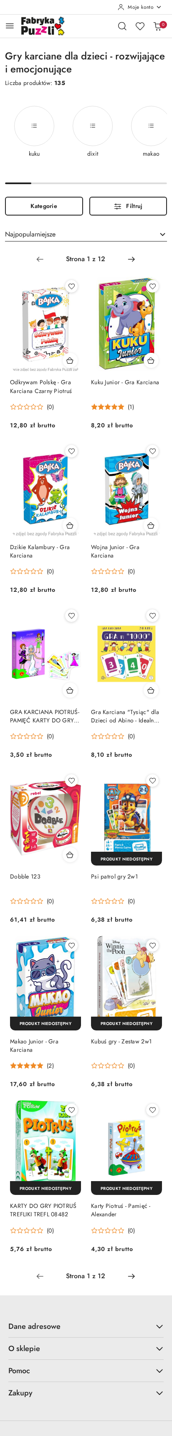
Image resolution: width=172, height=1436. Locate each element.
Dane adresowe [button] (34, 1326)
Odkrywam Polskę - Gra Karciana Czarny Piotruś (41, 386)
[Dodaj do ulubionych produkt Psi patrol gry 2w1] (152, 780)
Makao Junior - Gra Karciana (34, 1045)
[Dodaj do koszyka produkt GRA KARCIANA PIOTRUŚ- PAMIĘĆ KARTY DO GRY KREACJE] (70, 690)
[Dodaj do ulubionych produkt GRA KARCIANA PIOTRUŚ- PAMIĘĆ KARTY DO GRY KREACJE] (71, 615)
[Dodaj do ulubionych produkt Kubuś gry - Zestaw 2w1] (152, 945)
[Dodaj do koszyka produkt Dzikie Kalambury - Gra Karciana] (70, 525)
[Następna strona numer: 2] (131, 259)
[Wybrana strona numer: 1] (85, 259)
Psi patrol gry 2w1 (114, 876)
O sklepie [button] (24, 1348)
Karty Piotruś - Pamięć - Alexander (121, 1210)
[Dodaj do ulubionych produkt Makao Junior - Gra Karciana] (71, 945)
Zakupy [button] (20, 1392)
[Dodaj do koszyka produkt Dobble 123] (70, 854)
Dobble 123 (25, 876)
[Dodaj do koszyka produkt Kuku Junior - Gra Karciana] (151, 360)
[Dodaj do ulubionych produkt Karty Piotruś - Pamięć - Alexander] (152, 1110)
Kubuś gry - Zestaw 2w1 (121, 1041)
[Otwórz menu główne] (10, 26)
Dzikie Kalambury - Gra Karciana (40, 551)
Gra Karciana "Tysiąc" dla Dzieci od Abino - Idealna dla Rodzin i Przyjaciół (125, 716)
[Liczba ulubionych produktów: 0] (139, 26)
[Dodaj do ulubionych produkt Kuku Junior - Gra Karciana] (152, 286)
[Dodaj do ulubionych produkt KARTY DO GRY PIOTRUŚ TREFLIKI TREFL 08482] (71, 1110)
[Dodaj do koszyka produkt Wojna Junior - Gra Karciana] (151, 525)
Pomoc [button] (19, 1370)
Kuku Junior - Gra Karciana (125, 382)
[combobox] (86, 234)
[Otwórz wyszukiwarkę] (122, 26)
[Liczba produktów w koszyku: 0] (157, 26)
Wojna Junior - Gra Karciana (115, 551)
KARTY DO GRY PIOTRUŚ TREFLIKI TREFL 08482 (43, 1210)
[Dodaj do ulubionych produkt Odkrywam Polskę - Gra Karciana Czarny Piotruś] (71, 286)
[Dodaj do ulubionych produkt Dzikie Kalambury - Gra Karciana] (71, 451)
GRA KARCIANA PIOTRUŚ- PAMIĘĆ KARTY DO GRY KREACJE (44, 716)
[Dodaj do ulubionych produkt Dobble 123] (71, 780)
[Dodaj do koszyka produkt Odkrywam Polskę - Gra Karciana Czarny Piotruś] (70, 360)
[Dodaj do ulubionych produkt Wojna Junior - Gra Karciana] (152, 451)
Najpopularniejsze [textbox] (30, 234)
